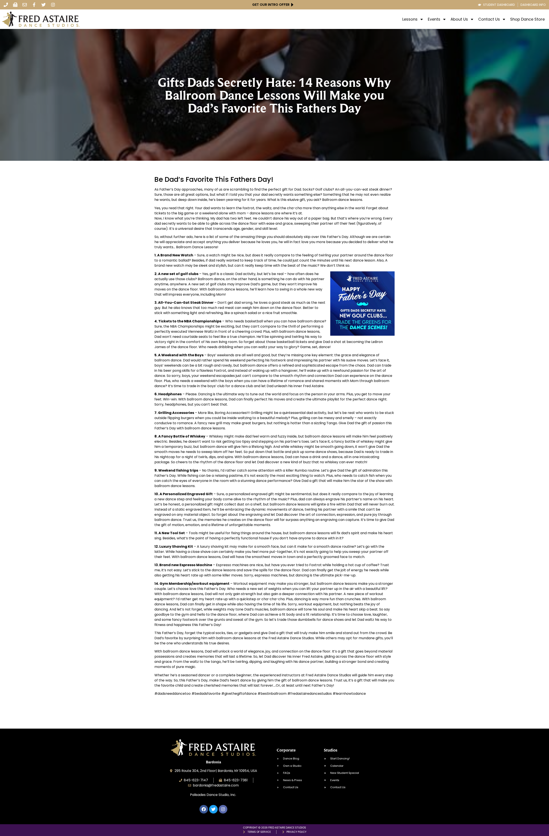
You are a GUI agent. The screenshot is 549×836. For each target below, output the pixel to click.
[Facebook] (203, 809)
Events (434, 19)
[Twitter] (43, 4)
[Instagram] (53, 4)
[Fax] (15, 4)
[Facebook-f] (34, 4)
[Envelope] (24, 4)
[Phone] (6, 4)
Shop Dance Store (527, 19)
